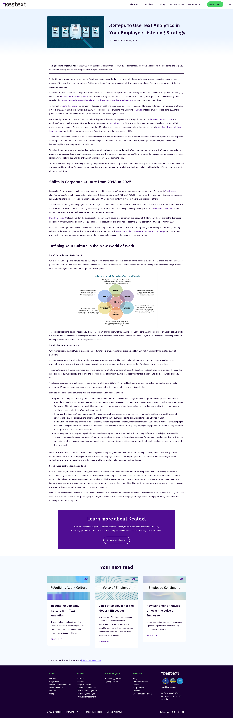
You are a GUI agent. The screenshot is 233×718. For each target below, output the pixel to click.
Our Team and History (142, 694)
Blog (135, 678)
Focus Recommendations (60, 684)
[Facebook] (173, 712)
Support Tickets (84, 684)
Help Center (138, 687)
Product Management (86, 697)
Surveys (80, 681)
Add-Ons (52, 690)
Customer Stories (176, 4)
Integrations (54, 681)
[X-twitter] (178, 712)
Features (52, 678)
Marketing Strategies (86, 694)
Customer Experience (86, 687)
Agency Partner (111, 681)
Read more (56, 639)
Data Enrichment (56, 687)
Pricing (162, 4)
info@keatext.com (91, 660)
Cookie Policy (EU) (115, 712)
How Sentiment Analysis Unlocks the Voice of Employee (163, 610)
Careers (136, 690)
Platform (134, 4)
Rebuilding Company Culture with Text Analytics (65, 610)
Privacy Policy (72, 712)
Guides (136, 684)
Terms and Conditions (92, 712)
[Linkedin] (183, 712)
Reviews (80, 678)
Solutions (149, 4)
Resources (192, 4)
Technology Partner (113, 678)
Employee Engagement (87, 690)
